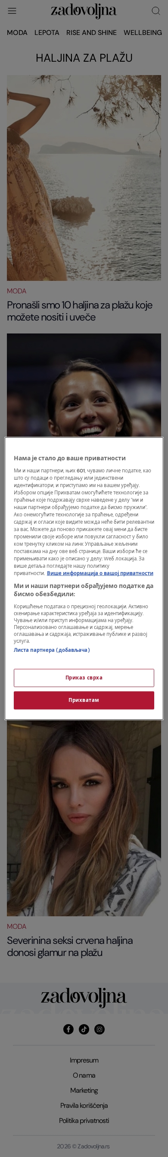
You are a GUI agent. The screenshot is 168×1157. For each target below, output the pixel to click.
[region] (84, 578)
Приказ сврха (84, 678)
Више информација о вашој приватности (100, 573)
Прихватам (84, 700)
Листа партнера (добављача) (52, 650)
